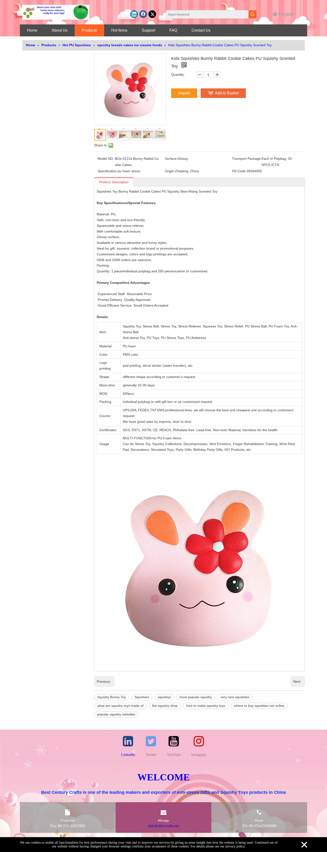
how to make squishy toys (205, 706)
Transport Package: (247, 158)
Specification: (108, 171)
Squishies (142, 697)
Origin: (170, 171)
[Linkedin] (134, 14)
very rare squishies (234, 697)
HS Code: (239, 171)
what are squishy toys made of (120, 706)
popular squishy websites (116, 714)
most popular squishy (196, 697)
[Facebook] (143, 14)
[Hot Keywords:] (252, 14)
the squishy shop (165, 706)
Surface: (171, 158)
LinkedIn (128, 755)
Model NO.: (106, 158)
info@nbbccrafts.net (163, 826)
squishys (164, 697)
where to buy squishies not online (259, 706)
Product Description (114, 182)
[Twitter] (152, 14)
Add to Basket (227, 93)
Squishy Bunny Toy (111, 697)
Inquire (184, 93)
